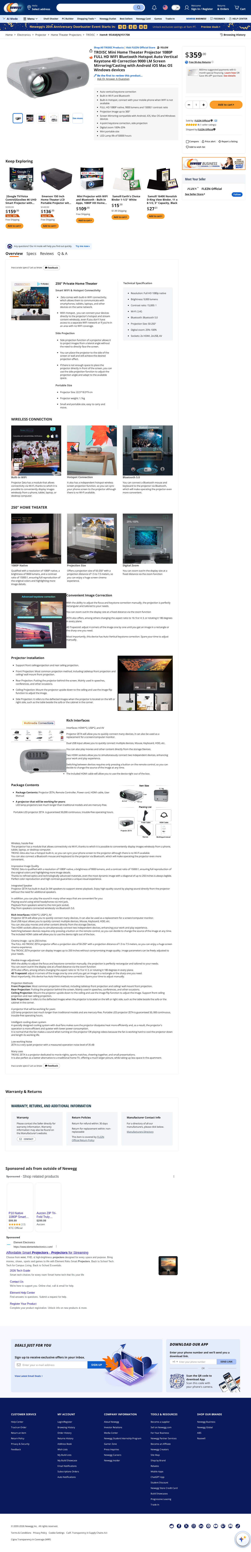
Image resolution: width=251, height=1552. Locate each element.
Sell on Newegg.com (161, 1427)
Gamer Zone (110, 1443)
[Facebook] (179, 1526)
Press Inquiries (111, 1449)
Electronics (24, 34)
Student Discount (159, 1482)
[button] (39, 7)
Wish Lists (63, 1449)
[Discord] (230, 1526)
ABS (199, 1432)
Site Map (155, 1454)
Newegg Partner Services (164, 1438)
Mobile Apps (157, 1471)
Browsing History (66, 1427)
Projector (40, 34)
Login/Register (65, 1421)
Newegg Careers (112, 1454)
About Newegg (111, 1421)
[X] (186, 1526)
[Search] (138, 7)
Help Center (17, 1421)
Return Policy (17, 1438)
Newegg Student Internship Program (122, 1438)
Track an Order (18, 1427)
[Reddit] (91, 57)
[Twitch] (223, 1526)
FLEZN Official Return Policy (88, 1138)
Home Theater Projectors (66, 34)
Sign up (96, 1365)
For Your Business (160, 1432)
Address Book (65, 1443)
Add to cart (225, 104)
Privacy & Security (20, 1443)
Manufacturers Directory (140, 1131)
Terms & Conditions (21, 1532)
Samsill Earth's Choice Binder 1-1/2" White (126, 198)
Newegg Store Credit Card (164, 1488)
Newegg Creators (160, 1449)
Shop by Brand (158, 1460)
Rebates (155, 1466)
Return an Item (18, 1432)
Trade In (155, 1504)
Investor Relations (113, 1427)
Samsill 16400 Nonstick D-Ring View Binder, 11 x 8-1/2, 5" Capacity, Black (162, 200)
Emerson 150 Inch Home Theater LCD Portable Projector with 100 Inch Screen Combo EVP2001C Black (56, 200)
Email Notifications (67, 1466)
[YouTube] (216, 1526)
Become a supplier (160, 1421)
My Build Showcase (67, 1460)
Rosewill (201, 1438)
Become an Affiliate (161, 1443)
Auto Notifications (67, 1477)
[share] (91, 51)
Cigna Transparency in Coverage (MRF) (31, 1539)
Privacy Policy (40, 1532)
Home (9, 34)
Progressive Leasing (161, 1499)
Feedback (52, 267)
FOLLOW (237, 194)
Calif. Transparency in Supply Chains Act (86, 1532)
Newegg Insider (112, 1460)
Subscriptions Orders (68, 1471)
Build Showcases (159, 1493)
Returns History (65, 1438)
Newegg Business (206, 1421)
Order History (64, 1432)
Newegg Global (205, 1427)
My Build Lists (64, 1454)
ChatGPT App (157, 1477)
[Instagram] (193, 1526)
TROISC (90, 34)
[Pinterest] (208, 1526)
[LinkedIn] (201, 1526)
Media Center (111, 1432)
